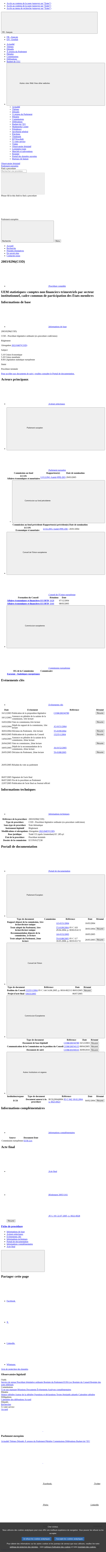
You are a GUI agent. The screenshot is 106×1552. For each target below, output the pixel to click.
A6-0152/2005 (60, 748)
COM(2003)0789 (61, 713)
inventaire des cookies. (87, 1547)
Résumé (100, 713)
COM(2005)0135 (71, 1046)
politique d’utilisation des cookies (57, 1547)
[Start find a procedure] (23, 183)
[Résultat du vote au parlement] (74, 774)
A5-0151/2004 (60, 726)
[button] (42, 1430)
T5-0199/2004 (60, 731)
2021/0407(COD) (19, 345)
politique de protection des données (24, 1547)
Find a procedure (8, 168)
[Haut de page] (23, 1261)
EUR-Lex (28, 1141)
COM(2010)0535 (71, 1050)
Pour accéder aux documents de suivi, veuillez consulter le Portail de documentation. (38, 373)
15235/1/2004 (60, 734)
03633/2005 (31, 993)
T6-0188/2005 (60, 752)
